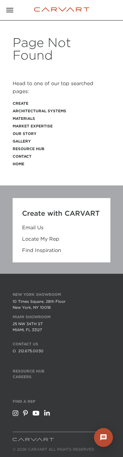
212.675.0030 (31, 351)
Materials (24, 118)
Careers (22, 376)
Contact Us (25, 344)
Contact (22, 156)
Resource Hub (28, 148)
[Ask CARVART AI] (103, 437)
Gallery (22, 141)
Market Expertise (33, 126)
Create (20, 103)
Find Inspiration (41, 250)
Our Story (25, 133)
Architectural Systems (39, 110)
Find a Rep (24, 401)
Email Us (33, 227)
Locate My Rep (40, 239)
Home (18, 163)
